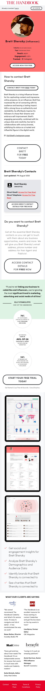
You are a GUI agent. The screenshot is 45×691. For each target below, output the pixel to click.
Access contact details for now (22, 266)
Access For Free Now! (27, 192)
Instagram (28, 59)
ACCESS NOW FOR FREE (22, 65)
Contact (6, 684)
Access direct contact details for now (22, 205)
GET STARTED (36, 8)
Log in (17, 8)
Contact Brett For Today (21, 87)
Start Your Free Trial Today (22, 379)
